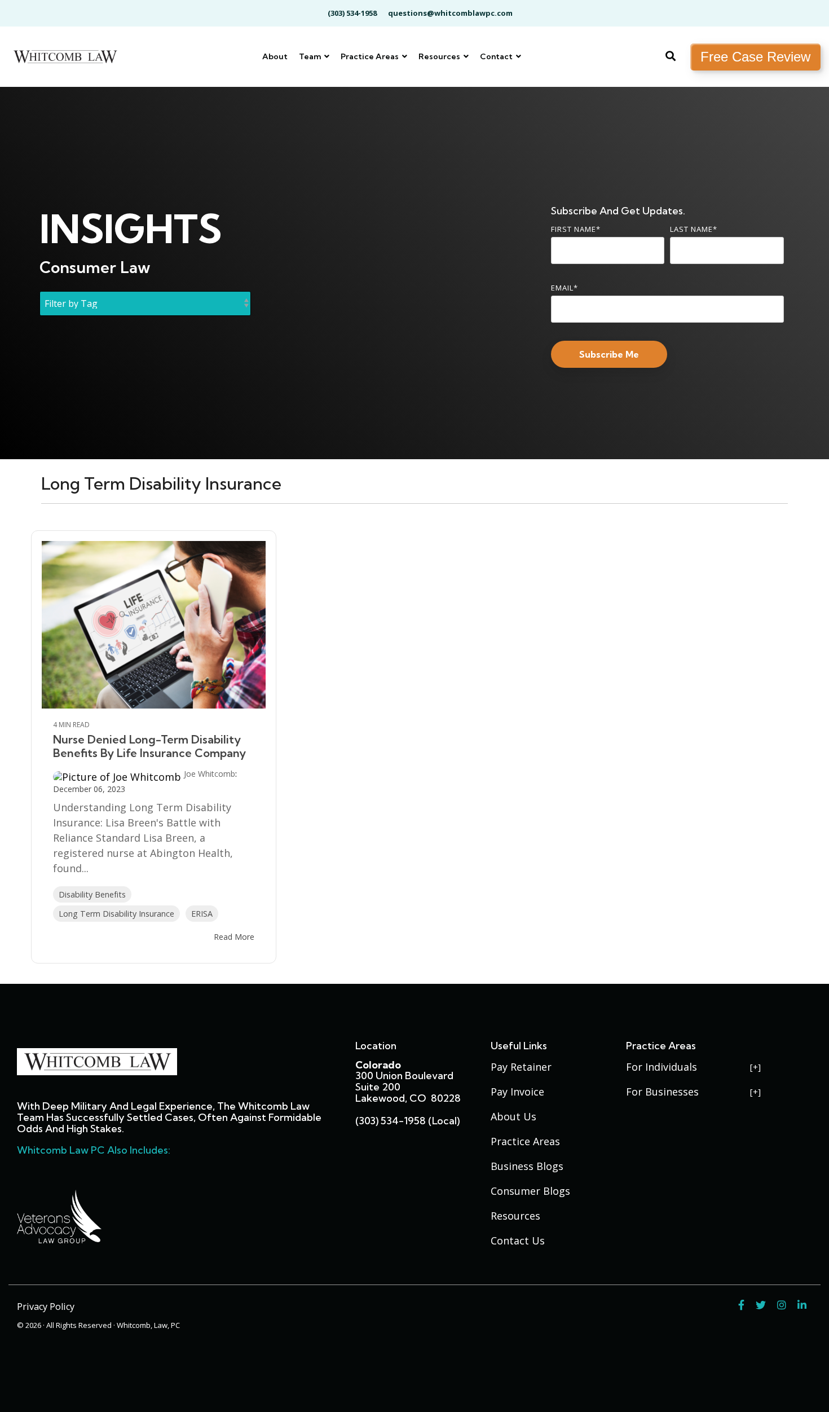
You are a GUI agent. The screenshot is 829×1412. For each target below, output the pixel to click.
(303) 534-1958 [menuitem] (352, 13)
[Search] (670, 57)
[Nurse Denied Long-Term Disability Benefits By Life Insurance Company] (154, 625)
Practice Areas (370, 56)
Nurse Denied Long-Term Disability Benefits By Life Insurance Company (149, 746)
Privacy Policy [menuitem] (45, 1306)
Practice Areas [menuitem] (525, 1141)
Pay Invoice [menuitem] (517, 1091)
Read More (234, 937)
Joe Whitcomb (209, 773)
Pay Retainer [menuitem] (521, 1067)
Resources (440, 56)
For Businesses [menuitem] (662, 1091)
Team (311, 56)
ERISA (202, 913)
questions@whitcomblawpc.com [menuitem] (450, 13)
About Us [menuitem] (513, 1116)
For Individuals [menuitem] (661, 1067)
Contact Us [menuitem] (518, 1240)
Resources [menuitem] (515, 1215)
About (275, 56)
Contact (497, 56)
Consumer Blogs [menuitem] (530, 1191)
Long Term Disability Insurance (116, 913)
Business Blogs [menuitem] (527, 1166)
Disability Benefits (92, 894)
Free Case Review (755, 56)
